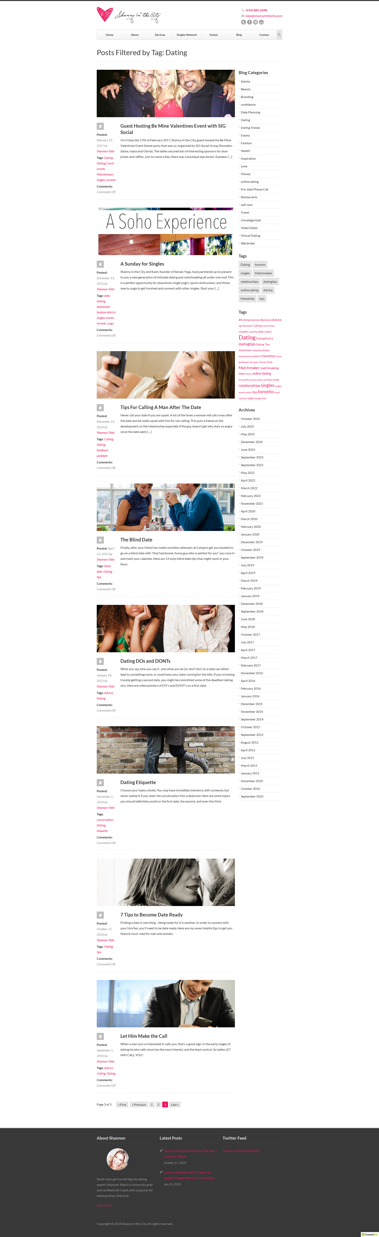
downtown (103, 306)
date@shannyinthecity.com (264, 16)
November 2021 (252, 503)
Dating (108, 157)
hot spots (254, 362)
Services (160, 34)
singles (101, 180)
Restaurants (249, 197)
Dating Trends (250, 127)
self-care (246, 204)
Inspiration (248, 158)
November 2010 (252, 781)
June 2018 (248, 619)
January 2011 (250, 773)
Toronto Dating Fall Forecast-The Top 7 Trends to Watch (190, 1153)
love (269, 362)
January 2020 (250, 534)
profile (276, 379)
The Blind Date (136, 539)
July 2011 (247, 758)
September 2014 (252, 719)
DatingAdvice (264, 338)
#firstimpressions (249, 320)
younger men (260, 398)
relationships (249, 281)
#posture (266, 320)
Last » (175, 1104)
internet (262, 362)
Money (245, 174)
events (101, 169)
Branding (247, 97)
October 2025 (250, 419)
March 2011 (249, 765)
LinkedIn (255, 22)
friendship (247, 298)
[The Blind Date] (166, 507)
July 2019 (247, 565)
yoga (110, 323)
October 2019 (250, 550)
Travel (245, 212)
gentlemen (244, 362)
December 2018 (252, 603)
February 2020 (251, 526)
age (240, 325)
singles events (105, 318)
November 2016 (252, 673)
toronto (111, 180)
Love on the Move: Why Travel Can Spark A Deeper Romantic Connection (189, 1175)
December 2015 (252, 704)
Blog (239, 34)
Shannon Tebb (105, 151)
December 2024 (252, 442)
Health (245, 151)
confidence (248, 104)
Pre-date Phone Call (254, 189)
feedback (102, 450)
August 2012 (249, 742)
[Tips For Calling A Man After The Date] (166, 375)
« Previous (139, 1104)
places (260, 379)
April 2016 (248, 681)
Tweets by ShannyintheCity (241, 1151)
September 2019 (252, 557)
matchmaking (269, 368)
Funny (278, 356)
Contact (264, 34)
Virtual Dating (250, 235)
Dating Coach (105, 163)
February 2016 (251, 688)
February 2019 (251, 588)
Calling (108, 439)
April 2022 (248, 480)
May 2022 (248, 472)
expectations (245, 356)
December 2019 (252, 542)
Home (109, 34)
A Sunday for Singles (142, 264)
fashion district (106, 312)
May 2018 (248, 627)
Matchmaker (105, 174)
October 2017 (250, 634)
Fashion (246, 143)
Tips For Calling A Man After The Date (160, 407)
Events (214, 34)
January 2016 (250, 696)
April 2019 (248, 573)
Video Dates (249, 228)
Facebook (249, 22)
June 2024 (248, 449)
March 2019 (249, 580)
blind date (247, 325)
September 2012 (252, 734)
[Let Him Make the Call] (166, 1003)
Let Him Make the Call (143, 1036)
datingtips (270, 281)
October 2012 (250, 727)
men (242, 373)
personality (244, 379)
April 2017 (248, 650)
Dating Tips (263, 344)
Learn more (104, 1205)
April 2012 (248, 750)
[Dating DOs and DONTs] (166, 628)
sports (249, 392)
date (107, 295)
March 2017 (249, 657)
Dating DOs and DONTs (145, 661)
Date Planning (250, 112)
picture (253, 379)
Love (244, 166)
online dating (250, 181)
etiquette (102, 831)
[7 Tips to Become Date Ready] (166, 882)
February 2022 (251, 496)
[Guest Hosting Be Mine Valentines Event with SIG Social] (166, 93)
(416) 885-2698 (256, 10)
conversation (105, 819)
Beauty (245, 89)
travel (277, 392)
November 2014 (252, 711)
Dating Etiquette (138, 782)
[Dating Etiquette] (166, 750)
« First (122, 1104)
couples (243, 331)
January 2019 (250, 596)
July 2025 (247, 426)
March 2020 (249, 519)
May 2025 (248, 434)
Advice (108, 693)
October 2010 (250, 788)
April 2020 (248, 511)
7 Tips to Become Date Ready (151, 914)
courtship (253, 331)
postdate (102, 455)
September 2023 (252, 457)
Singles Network (187, 34)
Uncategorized (251, 220)
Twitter (243, 22)
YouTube (261, 22)
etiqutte (266, 350)
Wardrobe (248, 243)
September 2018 (252, 611)
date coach (264, 331)
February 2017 (251, 665)
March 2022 (249, 488)
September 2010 (252, 796)
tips (99, 577)
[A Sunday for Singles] (166, 231)
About (135, 34)
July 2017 (247, 642)
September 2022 (252, 465)
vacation (243, 398)
